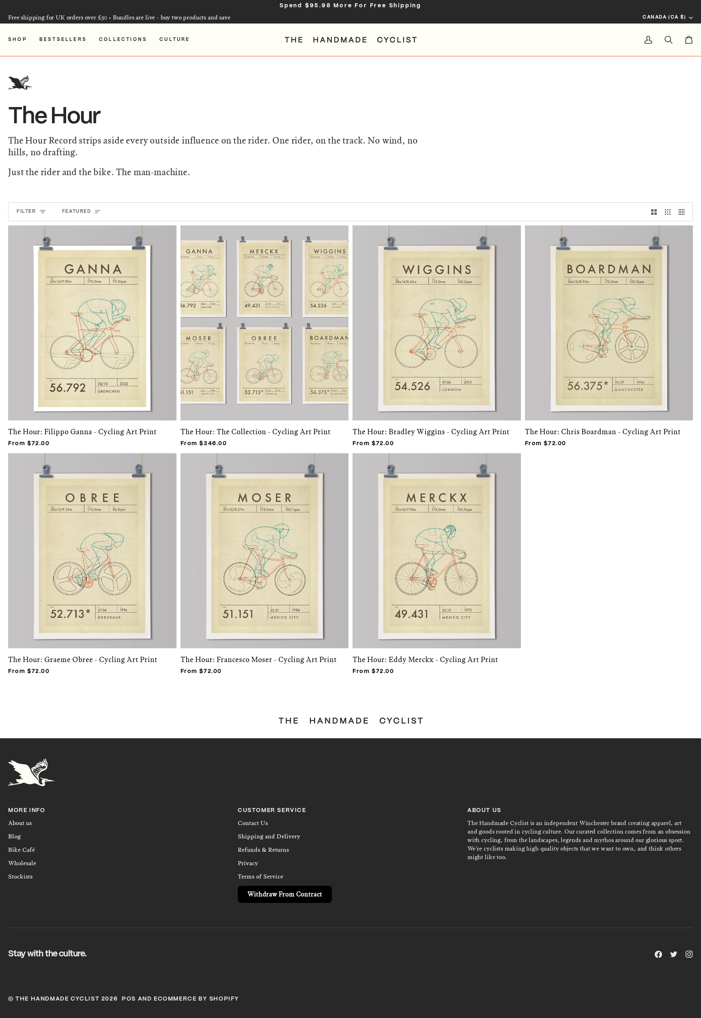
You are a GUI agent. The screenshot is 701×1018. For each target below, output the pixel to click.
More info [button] (26, 810)
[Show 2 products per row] (654, 212)
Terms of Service (260, 876)
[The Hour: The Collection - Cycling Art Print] (265, 318)
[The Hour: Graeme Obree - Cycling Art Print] (92, 546)
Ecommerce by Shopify (196, 999)
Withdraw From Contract (284, 894)
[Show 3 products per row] (668, 212)
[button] (20, 40)
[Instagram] (689, 954)
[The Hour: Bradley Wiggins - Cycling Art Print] (437, 318)
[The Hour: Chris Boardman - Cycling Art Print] (609, 318)
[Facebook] (658, 954)
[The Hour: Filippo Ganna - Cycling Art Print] (92, 318)
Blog (14, 836)
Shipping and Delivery (269, 836)
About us (20, 823)
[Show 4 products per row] (683, 212)
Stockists (20, 876)
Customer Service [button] (272, 810)
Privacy (248, 863)
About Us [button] (484, 810)
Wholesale (22, 863)
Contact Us (253, 823)
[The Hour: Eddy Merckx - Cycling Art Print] (437, 546)
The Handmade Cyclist (57, 999)
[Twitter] (673, 954)
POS (129, 999)
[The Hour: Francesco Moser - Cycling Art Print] (265, 546)
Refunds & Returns (263, 850)
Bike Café (21, 850)
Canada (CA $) (664, 17)
